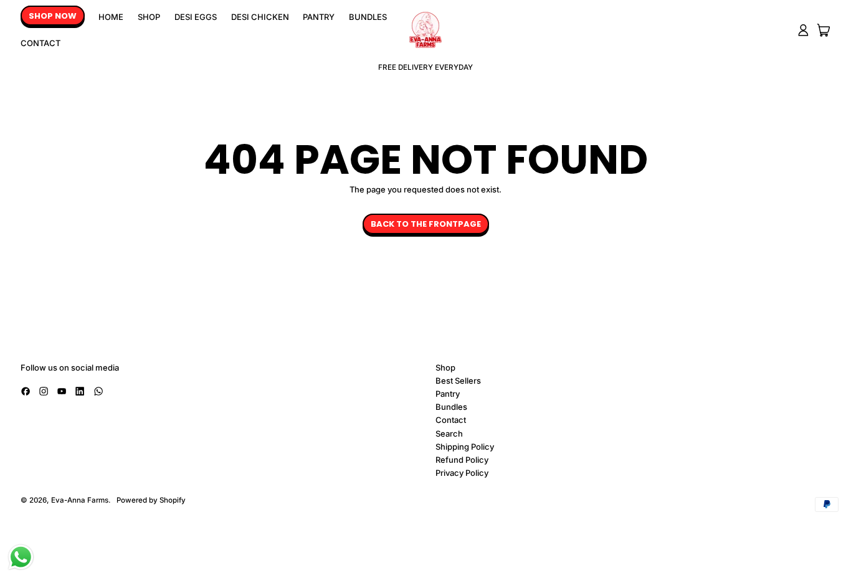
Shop (149, 17)
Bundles (368, 17)
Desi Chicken (260, 17)
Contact (40, 43)
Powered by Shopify (151, 500)
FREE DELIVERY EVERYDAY (425, 67)
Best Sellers (458, 381)
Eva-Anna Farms (79, 500)
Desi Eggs (195, 17)
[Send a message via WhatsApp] (21, 557)
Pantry (319, 17)
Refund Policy (461, 460)
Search (449, 433)
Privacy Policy (461, 473)
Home (110, 17)
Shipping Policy (464, 447)
